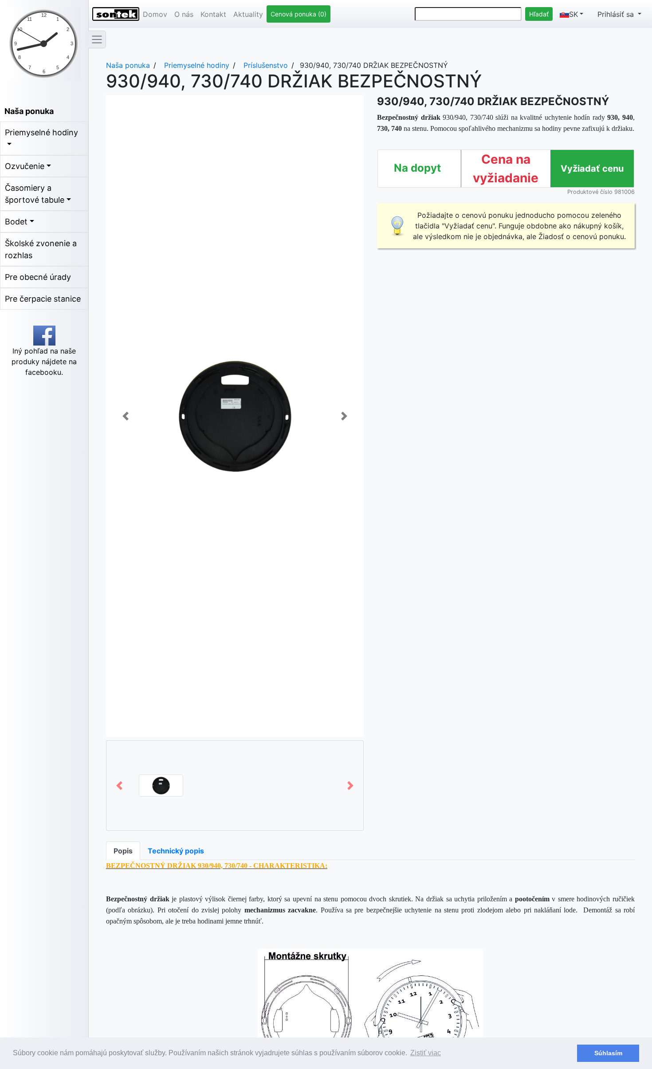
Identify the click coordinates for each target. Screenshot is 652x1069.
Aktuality (248, 14)
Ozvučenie (24, 166)
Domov (155, 14)
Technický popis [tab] (176, 850)
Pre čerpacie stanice (43, 298)
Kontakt (213, 14)
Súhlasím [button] (608, 1053)
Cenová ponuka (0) (298, 14)
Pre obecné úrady (38, 277)
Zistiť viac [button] (425, 1053)
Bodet (16, 221)
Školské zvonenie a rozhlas (41, 249)
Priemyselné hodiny (41, 132)
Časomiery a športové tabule (34, 193)
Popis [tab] (123, 850)
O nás (183, 14)
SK (573, 14)
